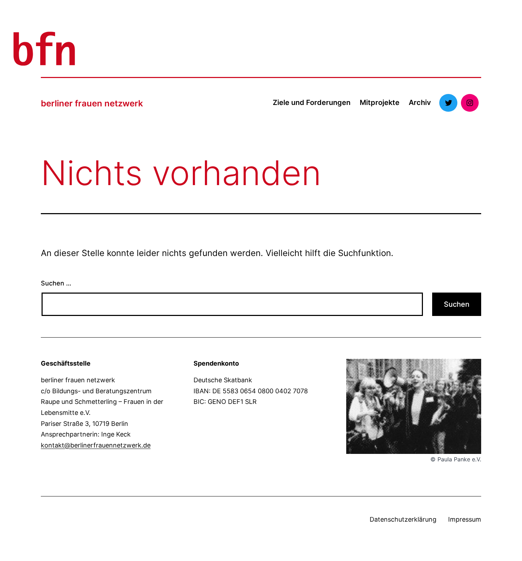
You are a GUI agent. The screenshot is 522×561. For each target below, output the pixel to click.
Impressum (464, 519)
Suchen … (56, 283)
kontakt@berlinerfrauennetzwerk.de (96, 445)
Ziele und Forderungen (311, 102)
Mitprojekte (379, 102)
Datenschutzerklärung (403, 519)
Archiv (420, 102)
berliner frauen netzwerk (92, 103)
